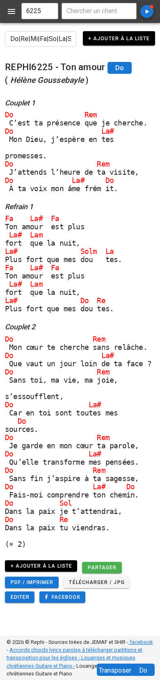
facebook (140, 642)
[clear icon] (48, 11)
